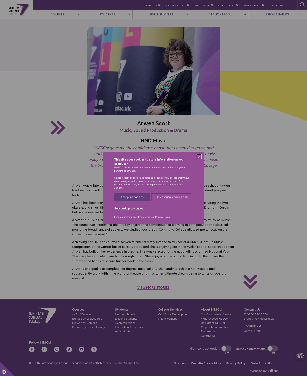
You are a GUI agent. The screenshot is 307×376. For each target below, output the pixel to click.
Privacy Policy (162, 217)
